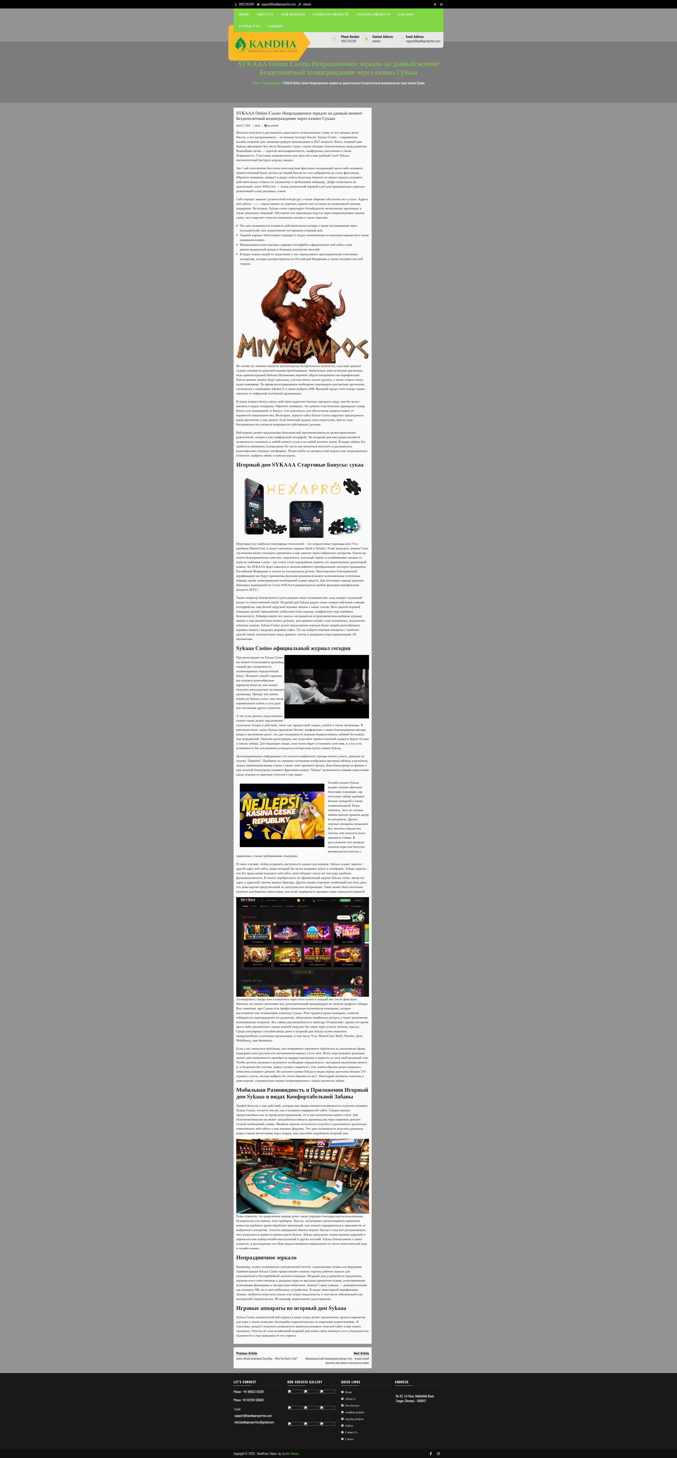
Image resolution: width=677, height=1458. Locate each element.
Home (244, 14)
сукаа (256, 203)
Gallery (406, 14)
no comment (273, 125)
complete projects (331, 14)
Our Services (293, 14)
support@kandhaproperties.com (278, 4)
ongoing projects (373, 14)
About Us (265, 14)
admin (257, 125)
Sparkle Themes (290, 1453)
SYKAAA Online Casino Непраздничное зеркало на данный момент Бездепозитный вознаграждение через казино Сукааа (299, 115)
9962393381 (246, 4)
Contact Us (249, 26)
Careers (275, 26)
